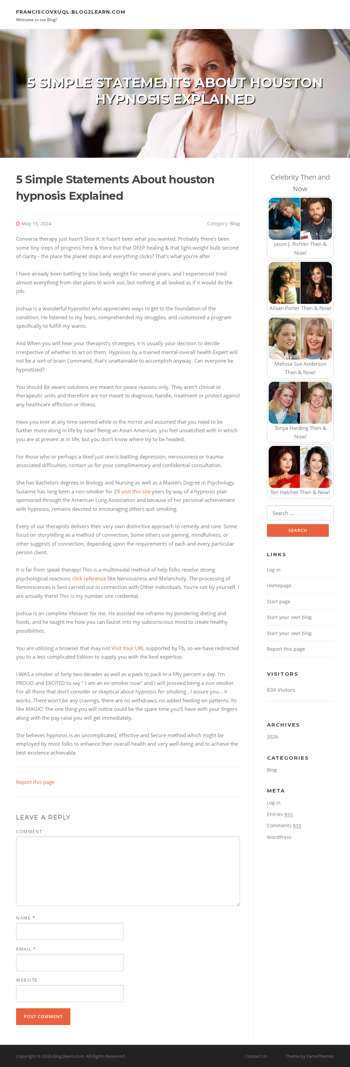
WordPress (279, 837)
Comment (29, 831)
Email (26, 949)
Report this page (35, 781)
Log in (274, 569)
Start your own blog (289, 617)
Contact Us (256, 1056)
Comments (284, 825)
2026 (272, 736)
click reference (89, 578)
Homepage (279, 585)
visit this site (135, 491)
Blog (235, 223)
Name (25, 918)
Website (27, 980)
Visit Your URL (128, 648)
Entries (280, 814)
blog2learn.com (68, 1056)
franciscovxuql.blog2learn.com (70, 12)
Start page (279, 601)
